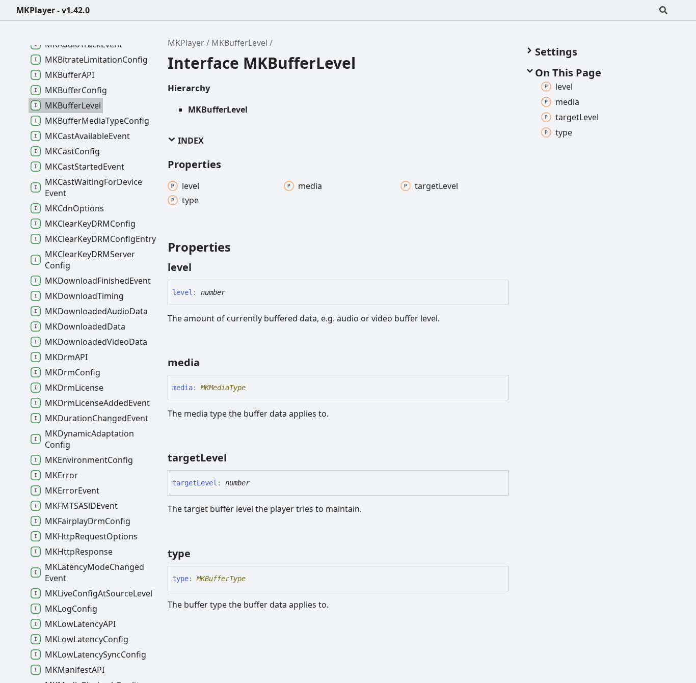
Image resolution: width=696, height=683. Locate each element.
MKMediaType (223, 388)
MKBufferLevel (239, 42)
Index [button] (190, 140)
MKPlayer (186, 42)
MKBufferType (221, 579)
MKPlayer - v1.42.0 (53, 10)
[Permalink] (201, 267)
